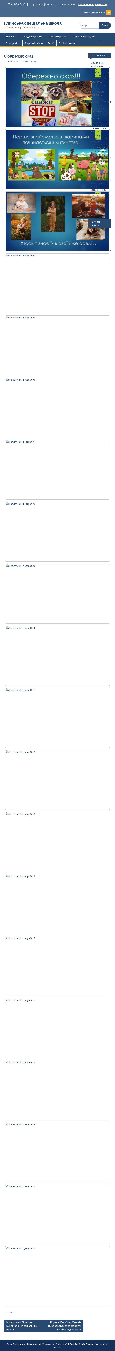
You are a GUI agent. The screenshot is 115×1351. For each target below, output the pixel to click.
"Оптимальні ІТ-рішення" (54, 1344)
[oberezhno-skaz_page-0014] (57, 904)
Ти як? (51, 43)
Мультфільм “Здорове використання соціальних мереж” (21, 1326)
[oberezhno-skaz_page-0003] (57, 221)
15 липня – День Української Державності (99, 88)
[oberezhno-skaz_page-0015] (57, 966)
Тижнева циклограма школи (92, 4)
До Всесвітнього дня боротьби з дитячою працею (100, 125)
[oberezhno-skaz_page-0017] (57, 1090)
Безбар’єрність (67, 43)
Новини (10, 1312)
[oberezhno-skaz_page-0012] (57, 780)
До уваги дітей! (99, 115)
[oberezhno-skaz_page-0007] (57, 470)
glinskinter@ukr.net (42, 4)
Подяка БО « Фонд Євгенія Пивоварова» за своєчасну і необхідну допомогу (64, 1326)
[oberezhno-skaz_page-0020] (57, 1276)
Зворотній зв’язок (34, 43)
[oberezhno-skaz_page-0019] (57, 1214)
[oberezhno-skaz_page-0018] (57, 1152)
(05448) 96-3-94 (16, 4)
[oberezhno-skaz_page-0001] (57, 97)
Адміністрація (30, 61)
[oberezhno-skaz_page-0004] (57, 283)
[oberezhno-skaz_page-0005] (57, 345)
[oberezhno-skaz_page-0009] (57, 594)
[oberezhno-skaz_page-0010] (57, 656)
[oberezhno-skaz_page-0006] (57, 407)
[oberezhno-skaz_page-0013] (57, 842)
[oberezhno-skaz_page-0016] (57, 1028)
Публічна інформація (94, 12)
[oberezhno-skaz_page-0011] (57, 718)
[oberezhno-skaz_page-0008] (57, 532)
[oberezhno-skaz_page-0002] (57, 159)
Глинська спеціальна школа (33, 23)
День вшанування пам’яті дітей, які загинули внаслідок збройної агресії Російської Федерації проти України (101, 161)
